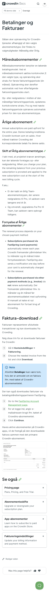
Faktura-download (20, 318)
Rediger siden (12, 559)
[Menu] (44, 4)
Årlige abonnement (17, 122)
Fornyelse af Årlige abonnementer (14, 223)
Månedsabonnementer (20, 59)
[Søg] (38, 3)
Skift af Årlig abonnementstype (22, 150)
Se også (9, 479)
